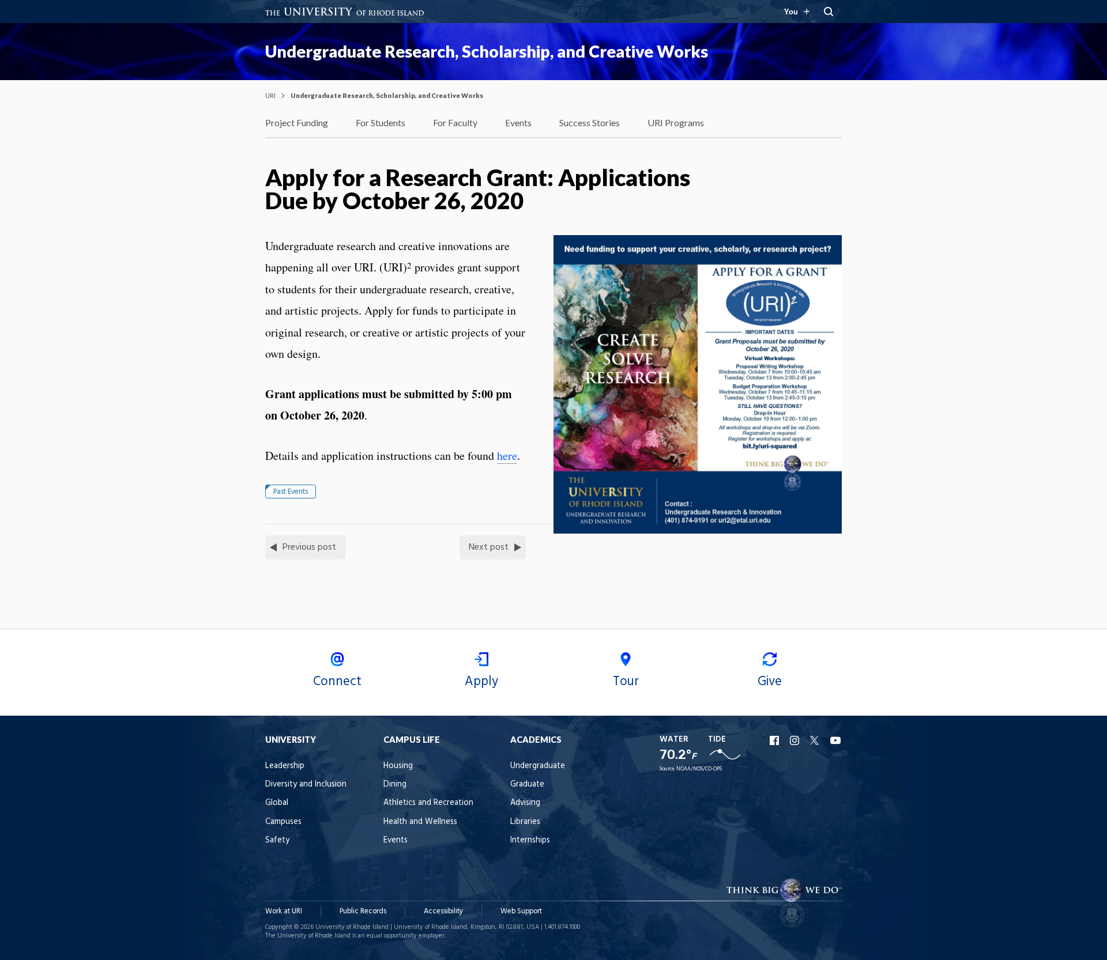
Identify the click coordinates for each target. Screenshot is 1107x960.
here (507, 455)
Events (518, 122)
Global (276, 803)
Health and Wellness (420, 822)
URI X (816, 740)
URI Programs (675, 122)
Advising (525, 803)
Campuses (283, 822)
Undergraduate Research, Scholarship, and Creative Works (486, 51)
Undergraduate (537, 766)
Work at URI (283, 911)
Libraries (525, 822)
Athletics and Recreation (428, 803)
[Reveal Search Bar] (828, 11)
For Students (380, 122)
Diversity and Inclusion (306, 784)
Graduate (527, 784)
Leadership (284, 766)
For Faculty (455, 122)
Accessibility (443, 911)
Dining (394, 784)
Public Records (363, 911)
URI (270, 95)
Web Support (521, 911)
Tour (626, 681)
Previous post (309, 547)
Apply (481, 681)
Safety (277, 840)
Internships (530, 840)
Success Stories (589, 122)
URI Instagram (795, 740)
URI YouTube (836, 740)
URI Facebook (775, 740)
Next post (489, 547)
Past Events (290, 492)
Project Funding (296, 122)
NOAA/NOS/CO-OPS (699, 769)
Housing (398, 766)
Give (770, 681)
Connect (337, 681)
